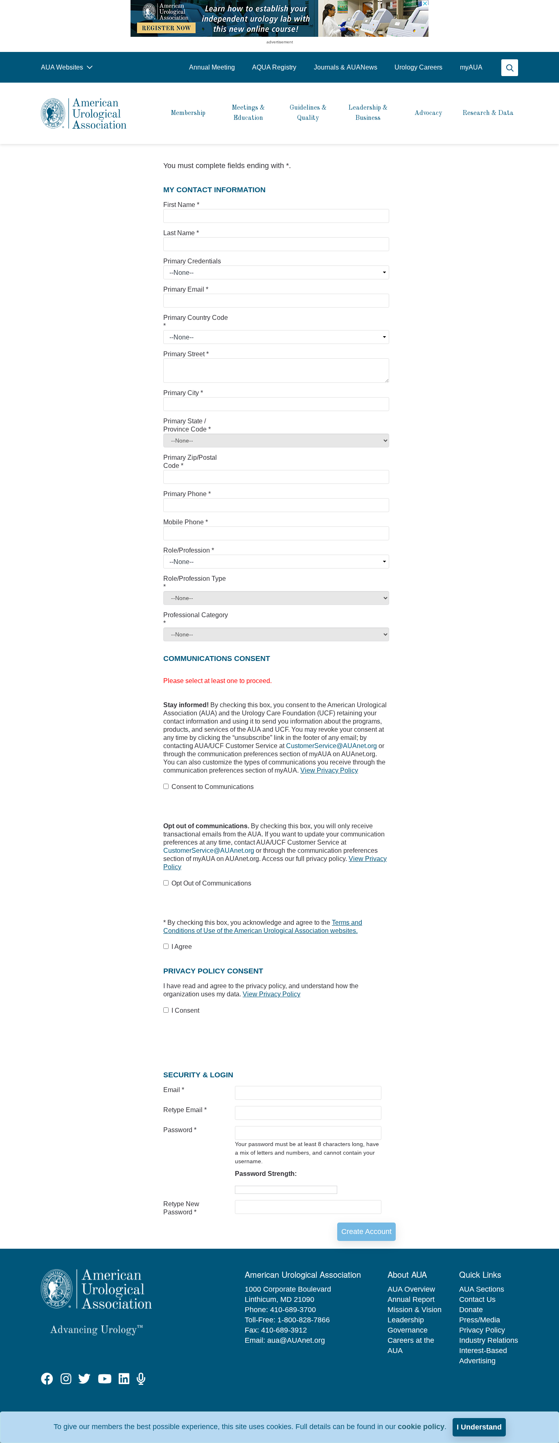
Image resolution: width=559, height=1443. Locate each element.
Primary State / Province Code (187, 425)
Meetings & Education (248, 113)
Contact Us (477, 1299)
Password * (179, 1129)
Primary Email (185, 289)
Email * (173, 1089)
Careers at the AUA (411, 1345)
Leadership (406, 1320)
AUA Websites (63, 67)
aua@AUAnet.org (296, 1340)
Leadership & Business (368, 113)
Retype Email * (185, 1109)
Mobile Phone (185, 522)
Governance (408, 1330)
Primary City (183, 392)
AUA (471, 67)
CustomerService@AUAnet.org (332, 745)
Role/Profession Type (194, 582)
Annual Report (411, 1299)
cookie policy (421, 1427)
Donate (471, 1310)
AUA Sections (481, 1289)
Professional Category (195, 619)
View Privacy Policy (329, 770)
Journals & (345, 67)
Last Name (181, 232)
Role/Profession (188, 550)
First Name (181, 204)
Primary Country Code (195, 321)
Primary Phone (187, 493)
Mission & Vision (415, 1310)
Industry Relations (488, 1340)
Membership (188, 113)
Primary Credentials (192, 261)
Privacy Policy (482, 1330)
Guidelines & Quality (308, 113)
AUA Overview (411, 1289)
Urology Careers (418, 67)
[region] (279, 18)
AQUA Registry (274, 67)
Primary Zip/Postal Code (190, 461)
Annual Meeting (212, 67)
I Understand (479, 1427)
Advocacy (428, 113)
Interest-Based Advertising (483, 1355)
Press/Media (479, 1320)
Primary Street (186, 354)
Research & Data (488, 113)
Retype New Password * (181, 1208)
